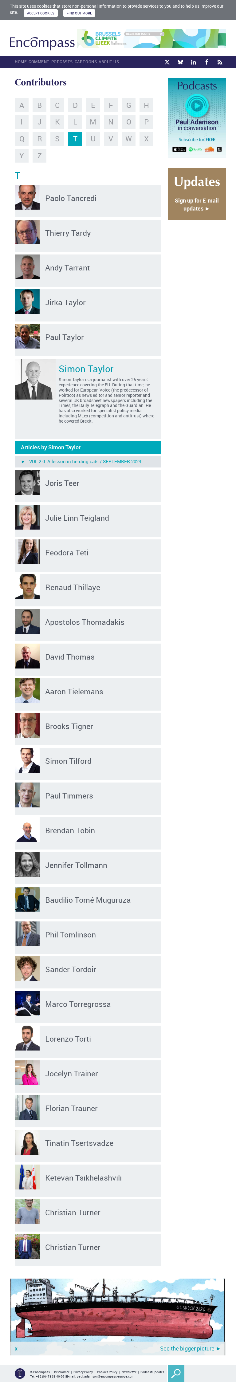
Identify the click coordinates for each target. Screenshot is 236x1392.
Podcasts (62, 62)
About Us (109, 62)
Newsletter (129, 1372)
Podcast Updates (152, 1372)
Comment (39, 62)
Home (21, 62)
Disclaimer (61, 1372)
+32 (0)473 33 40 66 (50, 1376)
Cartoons (86, 62)
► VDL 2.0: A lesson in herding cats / (81, 461)
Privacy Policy (83, 1372)
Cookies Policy (107, 1372)
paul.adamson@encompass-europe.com (105, 1376)
